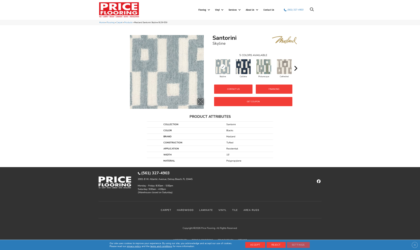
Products (128, 22)
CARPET (166, 210)
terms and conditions (161, 246)
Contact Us (268, 9)
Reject (276, 244)
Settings (298, 244)
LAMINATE (206, 210)
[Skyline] (223, 66)
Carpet (119, 22)
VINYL (223, 210)
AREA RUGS (251, 210)
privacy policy (134, 246)
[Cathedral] (284, 66)
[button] (209, 9)
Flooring (202, 9)
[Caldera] (243, 66)
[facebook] (318, 181)
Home (102, 22)
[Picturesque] (264, 66)
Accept (255, 244)
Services (233, 9)
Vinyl (217, 9)
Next (295, 63)
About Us (250, 9)
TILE (235, 210)
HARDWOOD (185, 210)
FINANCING (274, 89)
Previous (210, 63)
